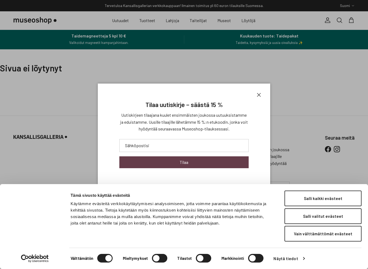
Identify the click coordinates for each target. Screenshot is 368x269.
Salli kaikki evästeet (323, 198)
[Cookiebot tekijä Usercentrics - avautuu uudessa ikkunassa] (34, 258)
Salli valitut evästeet (323, 216)
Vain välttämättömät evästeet (323, 233)
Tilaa (184, 162)
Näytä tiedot (285, 258)
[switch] (159, 258)
